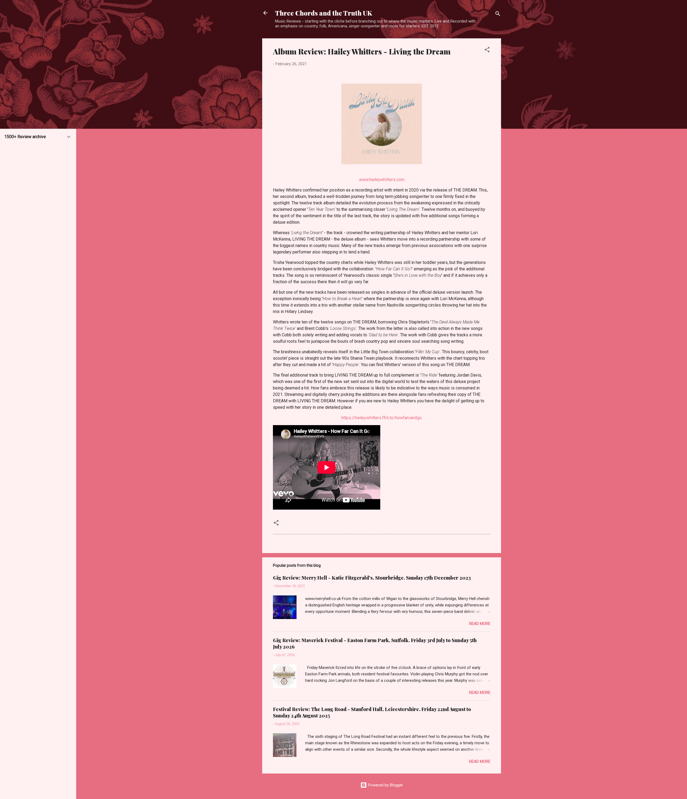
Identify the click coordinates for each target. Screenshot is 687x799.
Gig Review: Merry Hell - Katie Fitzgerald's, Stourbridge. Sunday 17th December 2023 (372, 578)
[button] (487, 50)
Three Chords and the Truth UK (323, 13)
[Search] (498, 14)
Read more (479, 623)
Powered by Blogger (385, 785)
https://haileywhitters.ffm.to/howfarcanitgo (381, 417)
